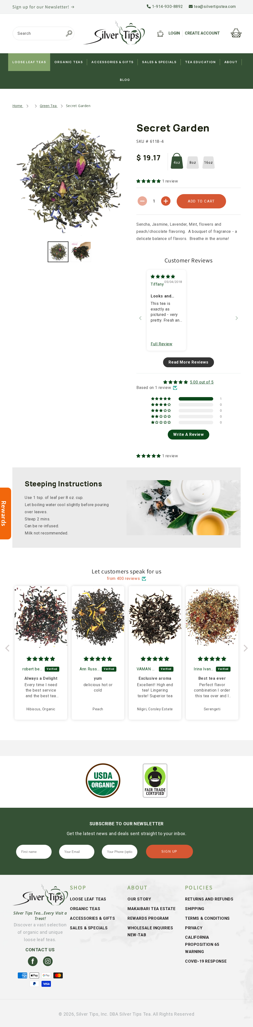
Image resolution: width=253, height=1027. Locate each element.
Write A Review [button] (188, 434)
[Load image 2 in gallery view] (81, 252)
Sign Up (169, 851)
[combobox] (43, 33)
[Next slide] (237, 318)
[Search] (68, 33)
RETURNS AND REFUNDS (209, 899)
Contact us (40, 949)
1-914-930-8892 (167, 6)
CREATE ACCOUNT (202, 33)
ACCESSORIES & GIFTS (92, 918)
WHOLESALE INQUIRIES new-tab (150, 931)
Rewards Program (148, 918)
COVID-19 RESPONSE (206, 961)
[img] (163, 276)
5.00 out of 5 (202, 382)
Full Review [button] (161, 344)
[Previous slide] (140, 318)
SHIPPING (194, 908)
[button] (149, 181)
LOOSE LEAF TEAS (88, 899)
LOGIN (174, 33)
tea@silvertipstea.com (214, 6)
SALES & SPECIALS (89, 928)
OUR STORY (139, 899)
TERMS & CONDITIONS (207, 918)
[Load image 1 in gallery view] (58, 252)
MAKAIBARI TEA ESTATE (151, 908)
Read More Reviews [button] (188, 362)
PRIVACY (193, 928)
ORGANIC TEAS (85, 908)
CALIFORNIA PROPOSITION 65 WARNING (202, 944)
